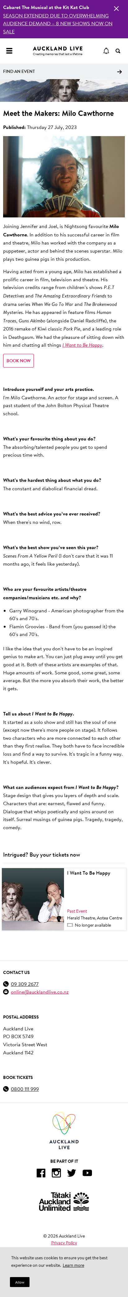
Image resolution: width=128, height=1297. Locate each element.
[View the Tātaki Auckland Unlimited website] (64, 1201)
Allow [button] (19, 1282)
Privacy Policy (64, 1243)
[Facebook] (40, 1174)
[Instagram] (56, 1174)
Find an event (19, 71)
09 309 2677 (25, 984)
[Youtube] (87, 1174)
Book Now (18, 360)
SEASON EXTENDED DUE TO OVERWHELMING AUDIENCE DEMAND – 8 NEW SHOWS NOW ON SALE (57, 23)
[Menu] (9, 51)
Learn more (73, 1265)
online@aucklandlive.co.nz (40, 991)
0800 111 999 (25, 1089)
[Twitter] (71, 1174)
